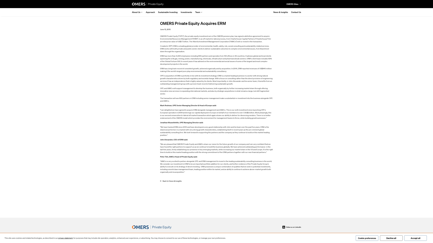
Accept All (415, 238)
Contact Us (296, 12)
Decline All (391, 238)
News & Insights (280, 12)
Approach (150, 12)
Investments (186, 12)
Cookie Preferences (367, 238)
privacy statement (65, 238)
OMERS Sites (292, 4)
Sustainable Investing (168, 12)
